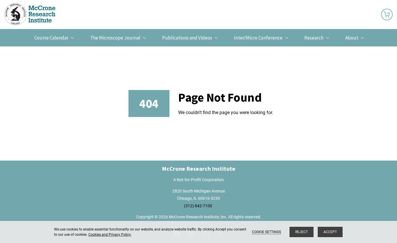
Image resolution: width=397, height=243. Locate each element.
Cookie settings (266, 232)
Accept (330, 232)
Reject (301, 232)
